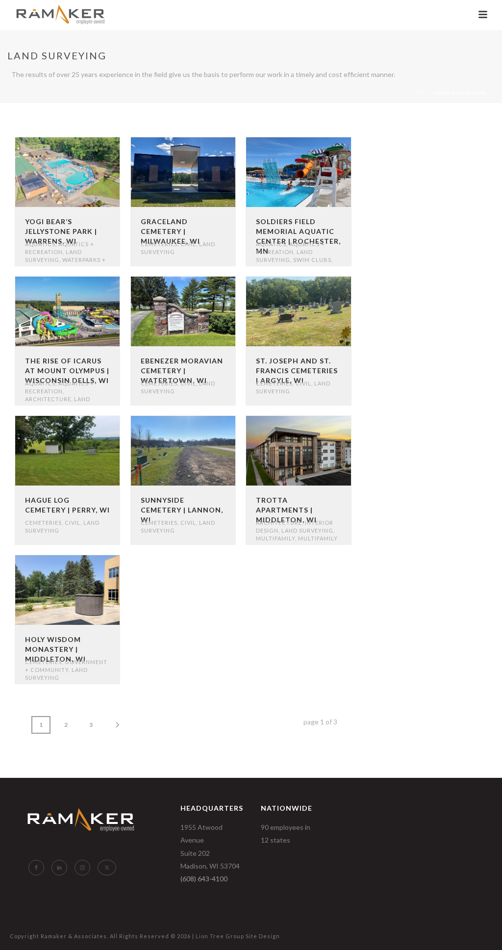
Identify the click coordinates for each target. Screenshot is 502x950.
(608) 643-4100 (203, 878)
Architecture (48, 399)
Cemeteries (159, 244)
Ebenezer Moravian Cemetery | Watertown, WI (182, 371)
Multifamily (275, 538)
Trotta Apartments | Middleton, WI (286, 510)
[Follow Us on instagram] (82, 867)
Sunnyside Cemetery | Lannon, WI (182, 510)
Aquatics (40, 244)
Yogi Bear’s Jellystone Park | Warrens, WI (61, 231)
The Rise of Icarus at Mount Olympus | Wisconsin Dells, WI (67, 371)
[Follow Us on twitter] (107, 867)
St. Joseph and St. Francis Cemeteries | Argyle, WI (297, 371)
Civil (188, 244)
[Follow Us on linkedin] (59, 867)
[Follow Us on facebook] (36, 867)
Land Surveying (307, 530)
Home (420, 93)
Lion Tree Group (220, 936)
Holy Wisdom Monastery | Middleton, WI (55, 649)
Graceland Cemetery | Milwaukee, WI (170, 231)
